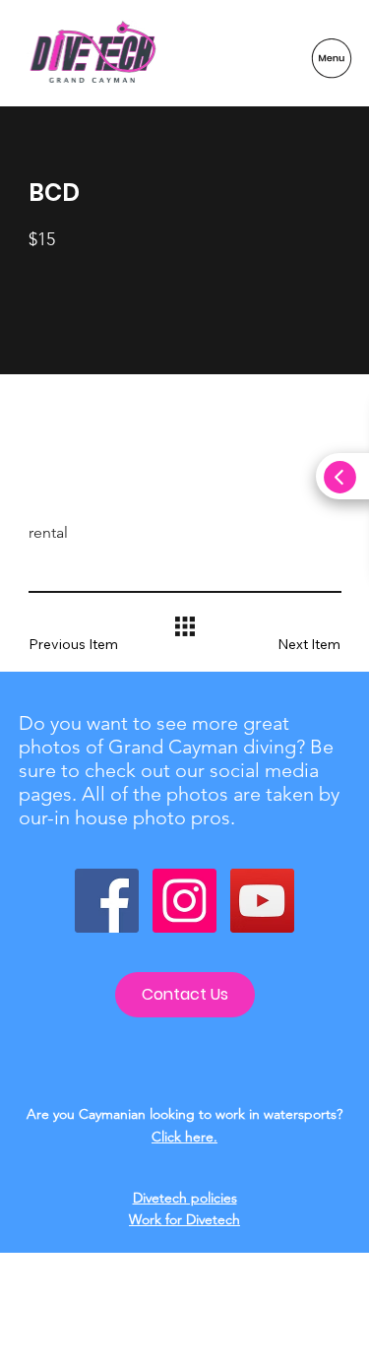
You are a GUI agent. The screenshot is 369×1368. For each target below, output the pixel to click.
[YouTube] (262, 901)
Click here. (184, 1136)
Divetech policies (185, 1197)
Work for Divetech (184, 1219)
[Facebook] (107, 901)
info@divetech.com (185, 1339)
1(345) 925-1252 (184, 1320)
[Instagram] (184, 901)
